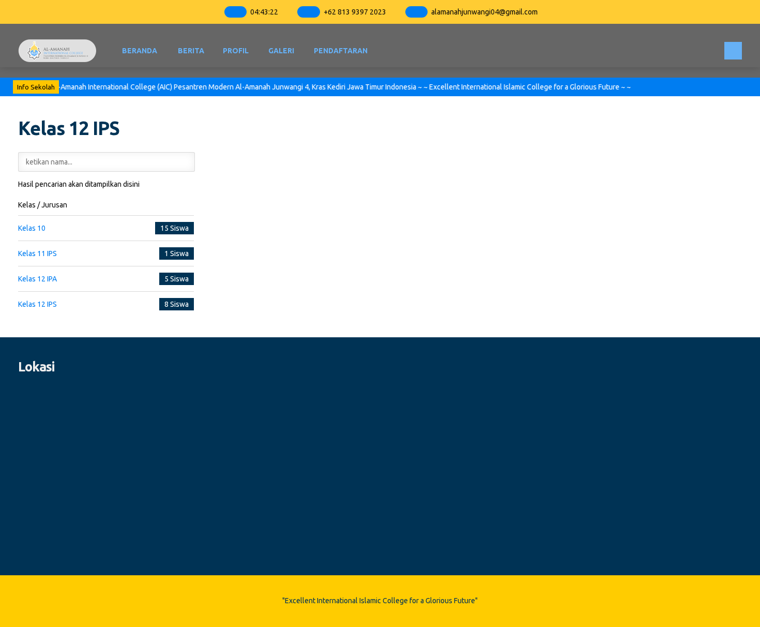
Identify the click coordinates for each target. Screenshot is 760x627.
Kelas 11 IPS (37, 253)
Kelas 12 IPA (37, 279)
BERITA (191, 51)
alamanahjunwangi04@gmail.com (484, 12)
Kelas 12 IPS (37, 304)
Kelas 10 (31, 228)
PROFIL (236, 51)
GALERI (281, 51)
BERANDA (139, 51)
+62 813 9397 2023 (355, 12)
